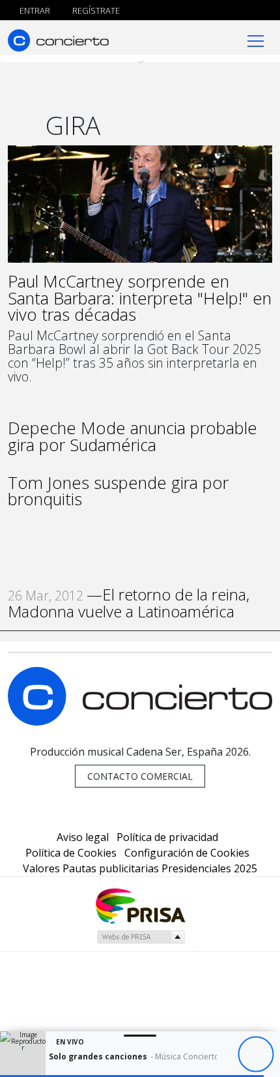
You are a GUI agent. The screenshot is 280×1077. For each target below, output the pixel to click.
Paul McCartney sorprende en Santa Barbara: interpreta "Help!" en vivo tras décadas (140, 298)
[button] (132, 1076)
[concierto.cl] (58, 40)
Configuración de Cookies (186, 853)
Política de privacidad (167, 837)
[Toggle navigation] (255, 40)
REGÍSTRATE (95, 10)
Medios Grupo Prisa (140, 937)
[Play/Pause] (255, 1054)
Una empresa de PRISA (140, 905)
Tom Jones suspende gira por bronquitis (118, 491)
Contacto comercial (140, 776)
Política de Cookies (71, 853)
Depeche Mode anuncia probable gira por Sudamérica (132, 436)
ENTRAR (34, 10)
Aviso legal (83, 837)
